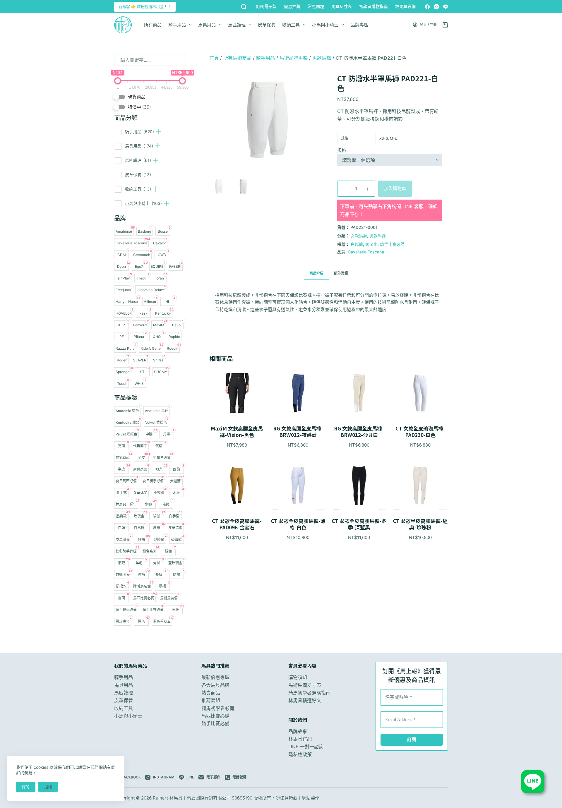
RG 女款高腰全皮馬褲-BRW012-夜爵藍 (298, 431)
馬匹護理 (237, 25)
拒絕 (48, 786)
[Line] (445, 6)
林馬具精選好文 (304, 700)
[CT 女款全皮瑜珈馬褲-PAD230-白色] (420, 393)
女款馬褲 (359, 235)
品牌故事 (297, 731)
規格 (341, 150)
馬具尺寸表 (341, 6)
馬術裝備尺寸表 (304, 685)
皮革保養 (266, 25)
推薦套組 (210, 700)
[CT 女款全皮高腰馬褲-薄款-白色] (298, 485)
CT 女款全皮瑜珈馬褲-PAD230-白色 (420, 431)
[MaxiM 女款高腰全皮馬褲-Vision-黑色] (237, 393)
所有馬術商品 (237, 58)
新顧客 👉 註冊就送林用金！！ (145, 6)
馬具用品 (207, 25)
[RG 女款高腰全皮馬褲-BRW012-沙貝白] (359, 393)
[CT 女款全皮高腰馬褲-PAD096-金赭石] (237, 485)
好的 (26, 786)
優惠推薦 (292, 6)
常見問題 (316, 6)
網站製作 (310, 798)
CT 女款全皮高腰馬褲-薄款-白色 (298, 524)
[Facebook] (427, 6)
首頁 (214, 58)
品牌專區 (359, 25)
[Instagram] (436, 6)
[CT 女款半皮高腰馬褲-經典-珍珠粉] (420, 485)
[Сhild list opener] (158, 131)
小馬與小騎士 (325, 25)
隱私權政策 (300, 754)
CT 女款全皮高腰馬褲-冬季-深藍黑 (359, 524)
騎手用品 (177, 25)
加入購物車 (395, 188)
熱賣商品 (210, 693)
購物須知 (297, 677)
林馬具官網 (405, 6)
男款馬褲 (321, 58)
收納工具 (291, 25)
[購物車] (445, 25)
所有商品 (153, 25)
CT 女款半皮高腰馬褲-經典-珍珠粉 (420, 524)
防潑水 (371, 244)
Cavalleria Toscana (366, 251)
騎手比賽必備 (392, 244)
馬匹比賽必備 (215, 716)
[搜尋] (243, 6)
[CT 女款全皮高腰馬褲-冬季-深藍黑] (359, 485)
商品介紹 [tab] (316, 273)
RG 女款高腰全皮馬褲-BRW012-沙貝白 (359, 431)
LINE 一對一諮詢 (305, 746)
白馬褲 (357, 244)
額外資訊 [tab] (341, 273)
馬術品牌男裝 (294, 58)
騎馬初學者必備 (217, 708)
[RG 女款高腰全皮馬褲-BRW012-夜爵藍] (298, 393)
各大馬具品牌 (215, 685)
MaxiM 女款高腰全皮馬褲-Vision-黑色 (237, 431)
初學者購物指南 (373, 6)
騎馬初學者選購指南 (309, 693)
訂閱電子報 (266, 6)
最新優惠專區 (215, 677)
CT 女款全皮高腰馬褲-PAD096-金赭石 (237, 524)
